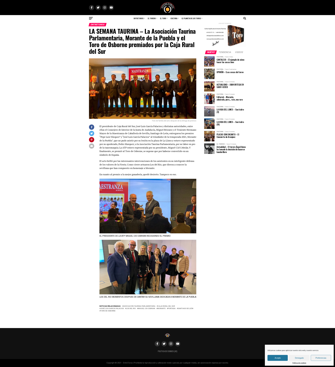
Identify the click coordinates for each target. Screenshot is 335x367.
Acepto (278, 358)
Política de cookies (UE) (167, 351)
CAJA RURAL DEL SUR (166, 306)
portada (171, 308)
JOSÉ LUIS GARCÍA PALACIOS (112, 308)
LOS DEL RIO (131, 308)
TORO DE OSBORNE (107, 311)
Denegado (299, 358)
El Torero (152, 18)
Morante (161, 308)
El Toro (163, 18)
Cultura (174, 18)
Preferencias (321, 358)
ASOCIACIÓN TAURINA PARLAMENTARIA (139, 306)
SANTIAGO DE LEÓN (185, 308)
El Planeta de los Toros (191, 18)
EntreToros (138, 18)
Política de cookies (299, 363)
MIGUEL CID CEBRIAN (146, 308)
